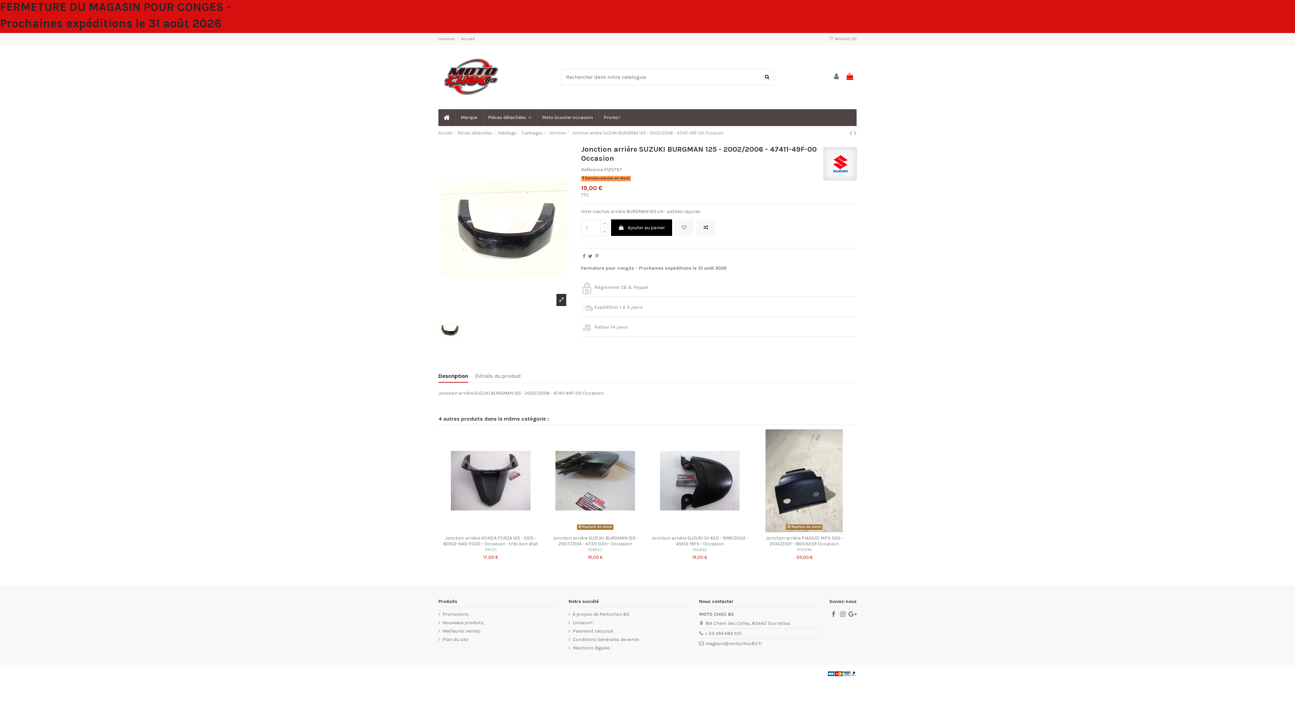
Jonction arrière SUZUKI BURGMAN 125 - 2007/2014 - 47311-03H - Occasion (595, 541)
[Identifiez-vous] (836, 77)
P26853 (595, 550)
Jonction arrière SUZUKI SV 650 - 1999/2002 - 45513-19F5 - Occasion (700, 541)
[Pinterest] (597, 256)
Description (453, 376)
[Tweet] (590, 256)
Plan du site (455, 639)
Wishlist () (845, 38)
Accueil (468, 38)
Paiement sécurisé (593, 631)
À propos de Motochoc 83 (601, 614)
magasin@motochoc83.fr (733, 643)
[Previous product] (852, 133)
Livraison (447, 38)
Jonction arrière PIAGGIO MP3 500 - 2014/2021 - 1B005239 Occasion (804, 541)
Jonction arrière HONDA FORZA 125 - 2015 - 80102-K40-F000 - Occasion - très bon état (490, 541)
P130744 (804, 550)
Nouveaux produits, (463, 623)
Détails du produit (498, 376)
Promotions (455, 614)
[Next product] (855, 133)
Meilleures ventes (461, 631)
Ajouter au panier (646, 228)
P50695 (700, 550)
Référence (592, 170)
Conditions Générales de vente (606, 639)
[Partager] (584, 256)
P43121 (490, 550)
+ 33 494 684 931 (723, 633)
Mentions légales (591, 648)
